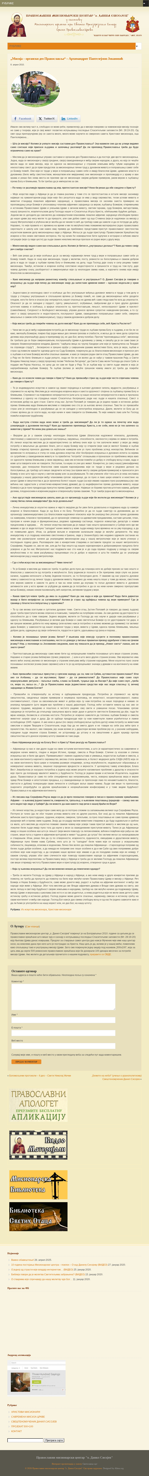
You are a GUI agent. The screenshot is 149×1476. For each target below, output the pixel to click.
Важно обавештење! (22, 1260)
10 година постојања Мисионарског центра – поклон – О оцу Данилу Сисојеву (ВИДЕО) (59, 1264)
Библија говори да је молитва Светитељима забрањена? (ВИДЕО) (48, 1274)
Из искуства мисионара (34, 909)
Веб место (17, 1040)
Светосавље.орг (90, 1464)
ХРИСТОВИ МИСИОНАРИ (25, 1412)
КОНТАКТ (16, 1431)
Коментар (17, 981)
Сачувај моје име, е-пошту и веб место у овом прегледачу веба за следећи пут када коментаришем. (66, 1054)
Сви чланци (32, 926)
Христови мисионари (59, 909)
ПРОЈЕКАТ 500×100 (22, 1426)
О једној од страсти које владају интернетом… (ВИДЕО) (42, 1269)
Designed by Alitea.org (113, 1468)
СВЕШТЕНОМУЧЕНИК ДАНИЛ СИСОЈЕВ (34, 1421)
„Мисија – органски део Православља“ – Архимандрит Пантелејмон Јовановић (66, 59)
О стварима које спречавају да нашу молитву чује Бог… (41, 1279)
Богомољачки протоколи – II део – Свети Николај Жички (40, 1075)
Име (14, 1014)
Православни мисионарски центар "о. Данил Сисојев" (74, 1457)
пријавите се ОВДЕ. (101, 954)
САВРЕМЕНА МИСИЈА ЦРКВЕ (28, 1416)
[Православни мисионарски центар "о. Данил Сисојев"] (74, 36)
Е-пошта (17, 1027)
